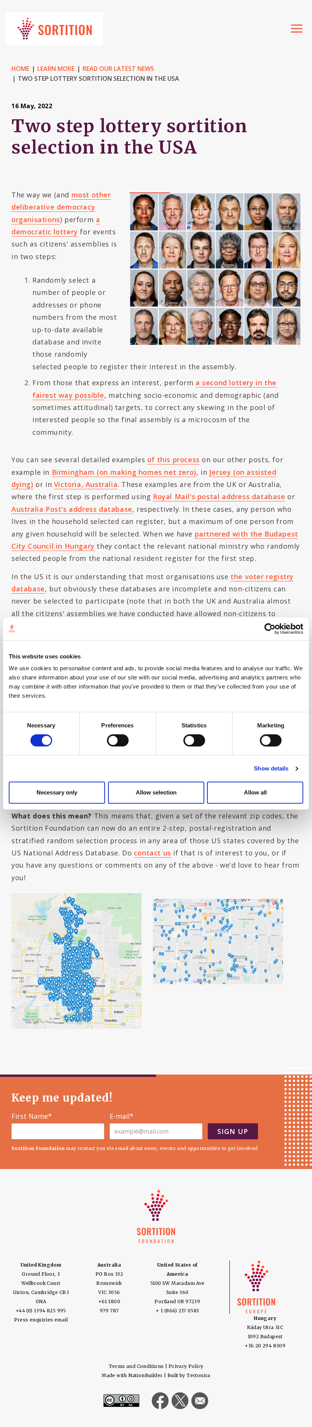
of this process (173, 459)
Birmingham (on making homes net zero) (124, 472)
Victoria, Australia (86, 484)
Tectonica (198, 1375)
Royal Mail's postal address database (219, 496)
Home (20, 68)
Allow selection (156, 792)
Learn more (56, 68)
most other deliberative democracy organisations (61, 207)
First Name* (31, 1116)
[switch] (118, 740)
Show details (271, 768)
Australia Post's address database (71, 509)
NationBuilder (145, 1375)
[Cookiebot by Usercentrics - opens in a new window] (270, 628)
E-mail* (122, 1116)
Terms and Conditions (136, 1366)
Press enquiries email (41, 1320)
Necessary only (57, 792)
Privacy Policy (186, 1366)
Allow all (255, 792)
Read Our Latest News (118, 68)
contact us (152, 852)
